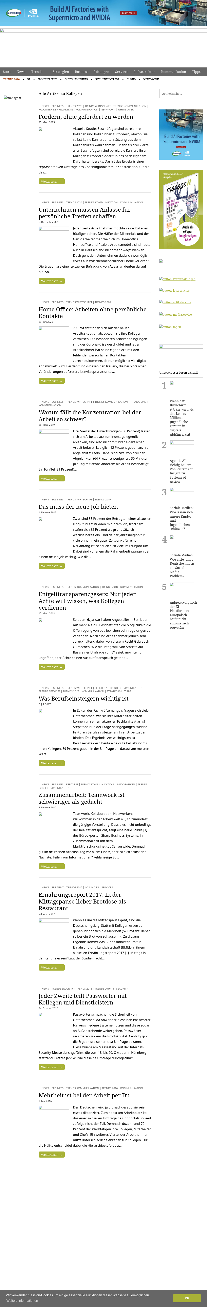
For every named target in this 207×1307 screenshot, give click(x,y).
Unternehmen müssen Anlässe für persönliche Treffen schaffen (85, 213)
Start (7, 71)
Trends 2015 (84, 988)
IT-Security (120, 988)
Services (121, 71)
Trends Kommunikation (129, 106)
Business (81, 71)
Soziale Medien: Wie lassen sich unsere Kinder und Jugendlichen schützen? (182, 518)
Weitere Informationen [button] (22, 1300)
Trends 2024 (74, 202)
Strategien (61, 71)
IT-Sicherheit (47, 79)
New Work (151, 79)
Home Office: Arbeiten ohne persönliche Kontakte (93, 312)
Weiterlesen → (51, 181)
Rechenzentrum (107, 79)
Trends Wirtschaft (98, 106)
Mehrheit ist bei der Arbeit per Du (84, 1095)
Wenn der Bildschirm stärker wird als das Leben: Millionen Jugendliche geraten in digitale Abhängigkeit (182, 417)
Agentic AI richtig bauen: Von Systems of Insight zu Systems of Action (181, 471)
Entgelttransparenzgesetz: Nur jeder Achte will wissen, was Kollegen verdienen (87, 600)
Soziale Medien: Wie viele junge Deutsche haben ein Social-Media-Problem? (182, 565)
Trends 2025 (74, 106)
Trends (36, 71)
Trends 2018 (110, 587)
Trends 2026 (11, 79)
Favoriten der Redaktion (56, 109)
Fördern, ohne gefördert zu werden (86, 116)
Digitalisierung (76, 79)
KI (28, 79)
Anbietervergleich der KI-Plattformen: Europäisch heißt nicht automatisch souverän (182, 614)
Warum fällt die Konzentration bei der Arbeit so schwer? (90, 415)
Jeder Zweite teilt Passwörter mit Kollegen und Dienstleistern (83, 999)
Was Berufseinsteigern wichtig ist (84, 698)
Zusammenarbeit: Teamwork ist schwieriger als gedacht (82, 798)
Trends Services (49, 691)
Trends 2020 (103, 302)
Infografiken (125, 784)
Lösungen (101, 71)
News (21, 71)
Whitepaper (126, 109)
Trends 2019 (138, 401)
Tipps (196, 71)
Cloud (131, 79)
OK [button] (187, 1298)
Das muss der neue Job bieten (78, 506)
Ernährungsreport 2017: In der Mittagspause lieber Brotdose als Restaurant (82, 901)
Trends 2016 (103, 988)
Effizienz (101, 688)
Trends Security (62, 988)
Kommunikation (173, 71)
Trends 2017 (71, 691)
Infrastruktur (144, 71)
